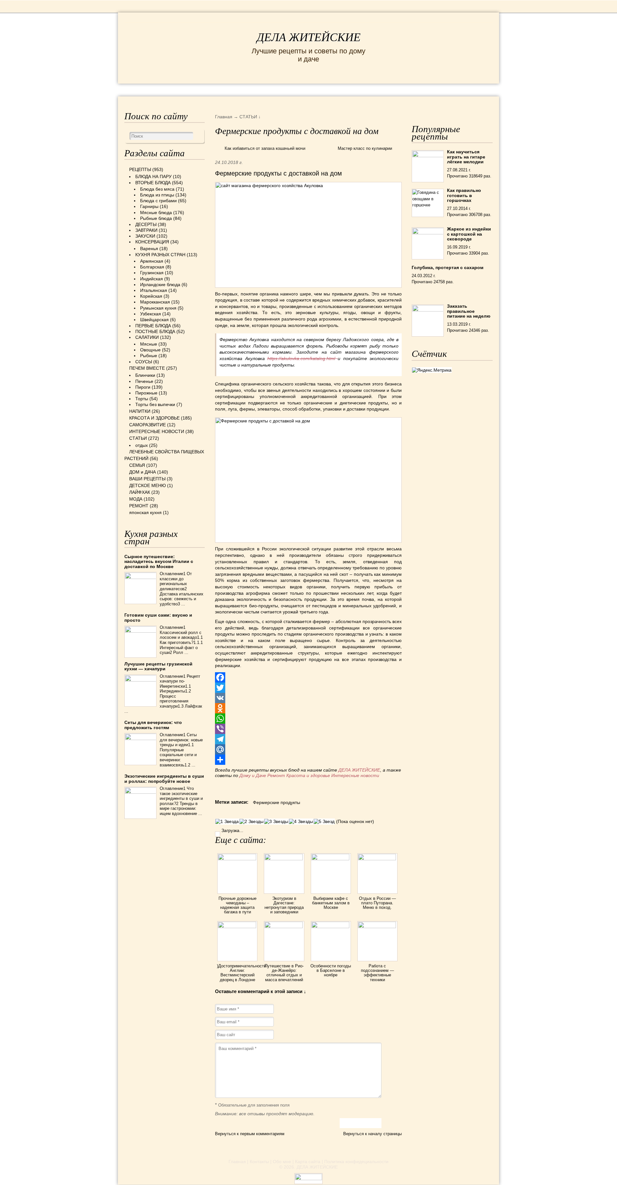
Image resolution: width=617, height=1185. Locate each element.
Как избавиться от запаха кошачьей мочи (265, 148)
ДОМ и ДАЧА (378, 90)
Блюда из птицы (157, 194)
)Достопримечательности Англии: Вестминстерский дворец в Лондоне (241, 972)
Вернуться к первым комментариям (249, 1133)
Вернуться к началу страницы (372, 1133)
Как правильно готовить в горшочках (464, 195)
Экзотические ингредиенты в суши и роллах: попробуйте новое (164, 778)
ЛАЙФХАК (139, 492)
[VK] (308, 698)
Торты (141, 398)
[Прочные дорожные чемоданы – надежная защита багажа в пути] (237, 858)
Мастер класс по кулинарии (365, 148)
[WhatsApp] (308, 718)
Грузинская (152, 272)
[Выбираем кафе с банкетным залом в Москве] (331, 858)
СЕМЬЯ (340, 90)
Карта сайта (307, 1161)
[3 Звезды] (276, 822)
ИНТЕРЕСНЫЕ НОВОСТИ (282, 90)
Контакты (259, 1161)
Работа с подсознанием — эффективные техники (377, 972)
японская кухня (145, 512)
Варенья (149, 248)
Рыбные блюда (156, 218)
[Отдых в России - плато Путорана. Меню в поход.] (377, 858)
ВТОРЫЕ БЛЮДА (153, 182)
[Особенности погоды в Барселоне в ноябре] (331, 926)
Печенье (144, 381)
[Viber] (308, 729)
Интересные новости (355, 775)
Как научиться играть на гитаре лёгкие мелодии (466, 156)
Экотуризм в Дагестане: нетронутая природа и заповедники (284, 905)
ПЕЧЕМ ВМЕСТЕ (147, 368)
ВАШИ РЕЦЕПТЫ (147, 478)
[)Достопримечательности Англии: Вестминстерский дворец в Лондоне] (237, 926)
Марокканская (155, 301)
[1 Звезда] (227, 822)
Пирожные (146, 392)
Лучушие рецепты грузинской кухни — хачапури (158, 666)
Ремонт (276, 775)
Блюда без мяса (157, 189)
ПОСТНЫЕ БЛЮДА (155, 331)
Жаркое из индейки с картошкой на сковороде (469, 233)
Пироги (142, 387)
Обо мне (282, 1161)
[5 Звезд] (324, 822)
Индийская (151, 278)
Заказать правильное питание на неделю (468, 311)
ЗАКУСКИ (145, 236)
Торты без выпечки (155, 404)
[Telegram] (308, 739)
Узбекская (150, 313)
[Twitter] (308, 688)
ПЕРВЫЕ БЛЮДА (153, 325)
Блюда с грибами (158, 200)
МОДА (414, 90)
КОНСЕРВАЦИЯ (152, 241)
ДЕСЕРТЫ (145, 224)
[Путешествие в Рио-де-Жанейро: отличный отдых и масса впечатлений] (284, 926)
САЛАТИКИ (147, 337)
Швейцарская (154, 319)
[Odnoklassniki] (308, 708)
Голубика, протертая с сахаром (447, 267)
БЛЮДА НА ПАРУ (153, 176)
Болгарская (152, 266)
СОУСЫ (143, 361)
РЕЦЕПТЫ (138, 90)
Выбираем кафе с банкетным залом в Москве (331, 903)
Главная (237, 1161)
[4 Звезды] (301, 822)
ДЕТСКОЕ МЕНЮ (147, 485)
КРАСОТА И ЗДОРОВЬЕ (198, 90)
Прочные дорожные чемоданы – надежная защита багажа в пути (237, 905)
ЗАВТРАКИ (146, 230)
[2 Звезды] (251, 822)
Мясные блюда (156, 212)
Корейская (151, 296)
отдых (141, 445)
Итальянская (153, 290)
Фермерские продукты (276, 802)
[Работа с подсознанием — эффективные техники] (377, 926)
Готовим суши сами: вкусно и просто (158, 617)
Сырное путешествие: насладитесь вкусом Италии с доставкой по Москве (158, 561)
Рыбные (148, 355)
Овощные (150, 349)
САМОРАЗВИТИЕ (147, 424)
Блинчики (145, 375)
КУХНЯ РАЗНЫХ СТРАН (160, 254)
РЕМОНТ (444, 90)
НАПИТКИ (139, 411)
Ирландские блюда (160, 284)
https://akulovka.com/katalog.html (302, 358)
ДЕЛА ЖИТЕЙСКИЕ (309, 37)
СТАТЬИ (138, 438)
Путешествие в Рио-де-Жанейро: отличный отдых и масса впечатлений (284, 972)
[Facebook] (308, 677)
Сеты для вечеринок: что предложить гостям (153, 725)
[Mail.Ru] (308, 749)
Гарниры (149, 206)
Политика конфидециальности (356, 1161)
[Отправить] (308, 760)
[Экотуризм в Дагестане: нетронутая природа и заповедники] (284, 858)
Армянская (151, 261)
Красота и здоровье (308, 775)
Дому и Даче (252, 775)
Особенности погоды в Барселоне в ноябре (330, 970)
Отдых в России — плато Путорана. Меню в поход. (377, 903)
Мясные (148, 344)
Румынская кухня (158, 308)
